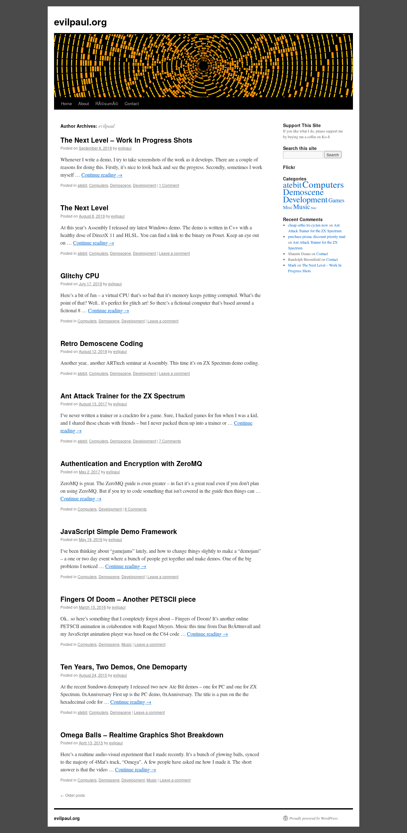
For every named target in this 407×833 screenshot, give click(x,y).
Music (126, 644)
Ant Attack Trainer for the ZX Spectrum (122, 395)
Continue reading (101, 174)
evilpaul (106, 125)
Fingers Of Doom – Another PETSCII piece (128, 599)
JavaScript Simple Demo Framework (118, 531)
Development (144, 185)
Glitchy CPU (79, 275)
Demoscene (120, 185)
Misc (287, 207)
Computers (98, 185)
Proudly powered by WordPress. (314, 818)
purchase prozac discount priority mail (316, 236)
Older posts (72, 795)
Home (66, 103)
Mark (292, 265)
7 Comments (170, 441)
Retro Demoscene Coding (101, 343)
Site (313, 208)
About (83, 103)
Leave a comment (174, 253)
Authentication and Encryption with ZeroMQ (131, 463)
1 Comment (169, 185)
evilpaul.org (80, 21)
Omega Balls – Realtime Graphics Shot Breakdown (142, 734)
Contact (132, 103)
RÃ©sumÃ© (106, 103)
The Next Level (84, 207)
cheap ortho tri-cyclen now (308, 224)
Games (336, 200)
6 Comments (136, 508)
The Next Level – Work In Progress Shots (126, 140)
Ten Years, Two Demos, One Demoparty (123, 666)
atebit (82, 185)
